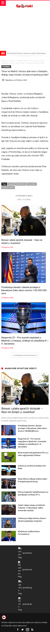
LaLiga (10, 184)
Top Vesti (32, 184)
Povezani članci (24, 196)
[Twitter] (22, 629)
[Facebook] (18, 629)
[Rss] (32, 629)
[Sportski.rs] (25, 3)
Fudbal (11, 61)
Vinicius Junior (8, 187)
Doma (3, 61)
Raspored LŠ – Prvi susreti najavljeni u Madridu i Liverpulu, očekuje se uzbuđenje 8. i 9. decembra (24, 340)
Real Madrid (21, 184)
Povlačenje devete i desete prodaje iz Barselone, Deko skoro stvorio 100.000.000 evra (24, 290)
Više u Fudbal (24, 199)
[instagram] (27, 629)
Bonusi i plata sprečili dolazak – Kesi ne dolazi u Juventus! (21, 241)
